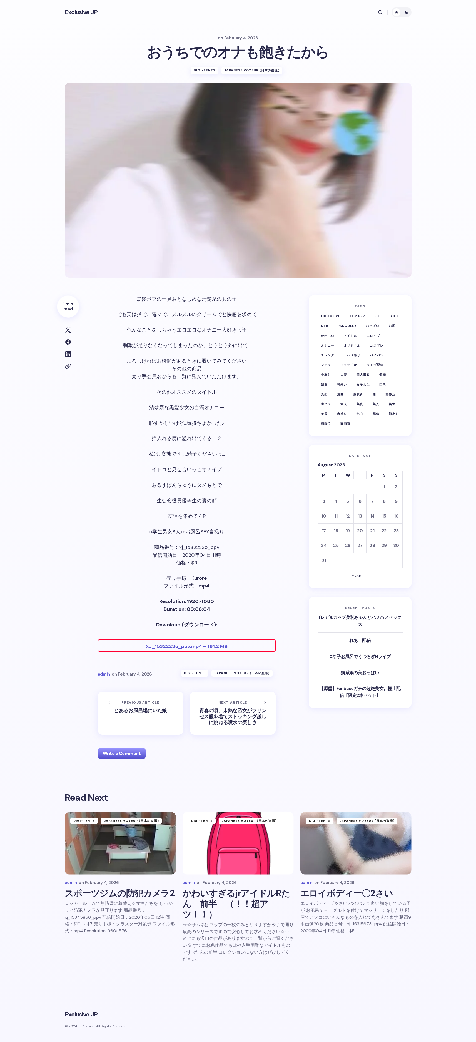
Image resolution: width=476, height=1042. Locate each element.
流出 (324, 394)
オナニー (327, 345)
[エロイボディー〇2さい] (356, 843)
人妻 (343, 374)
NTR (324, 326)
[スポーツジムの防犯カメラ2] (120, 843)
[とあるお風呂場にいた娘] (140, 713)
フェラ (326, 365)
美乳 (360, 404)
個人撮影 (363, 374)
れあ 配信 (360, 640)
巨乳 (382, 384)
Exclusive (331, 316)
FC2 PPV (357, 316)
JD (377, 316)
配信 (376, 414)
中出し (326, 374)
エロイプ (373, 335)
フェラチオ (348, 365)
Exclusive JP (81, 12)
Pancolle (347, 326)
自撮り (342, 414)
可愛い (342, 384)
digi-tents (204, 70)
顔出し (394, 414)
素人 (343, 404)
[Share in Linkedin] (68, 354)
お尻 (392, 326)
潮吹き (358, 394)
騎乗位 (326, 423)
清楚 (340, 394)
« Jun (357, 575)
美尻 (324, 414)
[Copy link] (68, 366)
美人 (376, 404)
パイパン (376, 355)
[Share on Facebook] (68, 342)
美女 (392, 404)
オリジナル (352, 345)
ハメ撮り (353, 355)
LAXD (393, 316)
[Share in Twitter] (68, 330)
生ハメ (326, 404)
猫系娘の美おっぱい (360, 672)
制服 (324, 384)
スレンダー (329, 355)
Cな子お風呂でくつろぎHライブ (360, 656)
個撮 (382, 374)
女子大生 (363, 384)
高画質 (345, 423)
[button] (380, 12)
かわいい (327, 335)
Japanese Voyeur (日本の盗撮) (251, 70)
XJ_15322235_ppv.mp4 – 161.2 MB (187, 646)
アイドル (350, 335)
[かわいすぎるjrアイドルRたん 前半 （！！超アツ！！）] (238, 843)
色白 (360, 414)
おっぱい (372, 326)
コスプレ (376, 345)
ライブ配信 (375, 365)
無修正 (390, 394)
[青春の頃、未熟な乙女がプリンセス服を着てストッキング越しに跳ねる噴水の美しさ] (233, 713)
